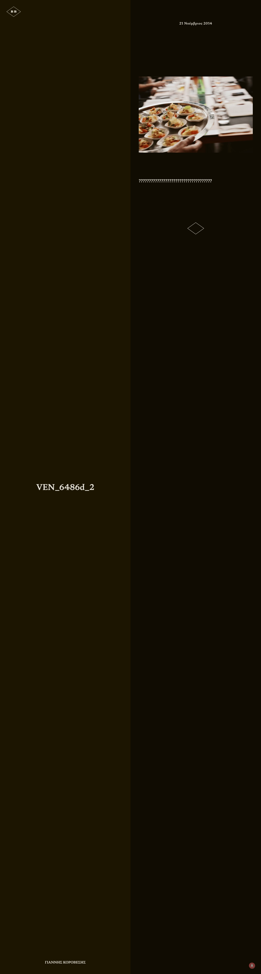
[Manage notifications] (252, 966)
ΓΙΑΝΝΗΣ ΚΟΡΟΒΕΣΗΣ (65, 962)
